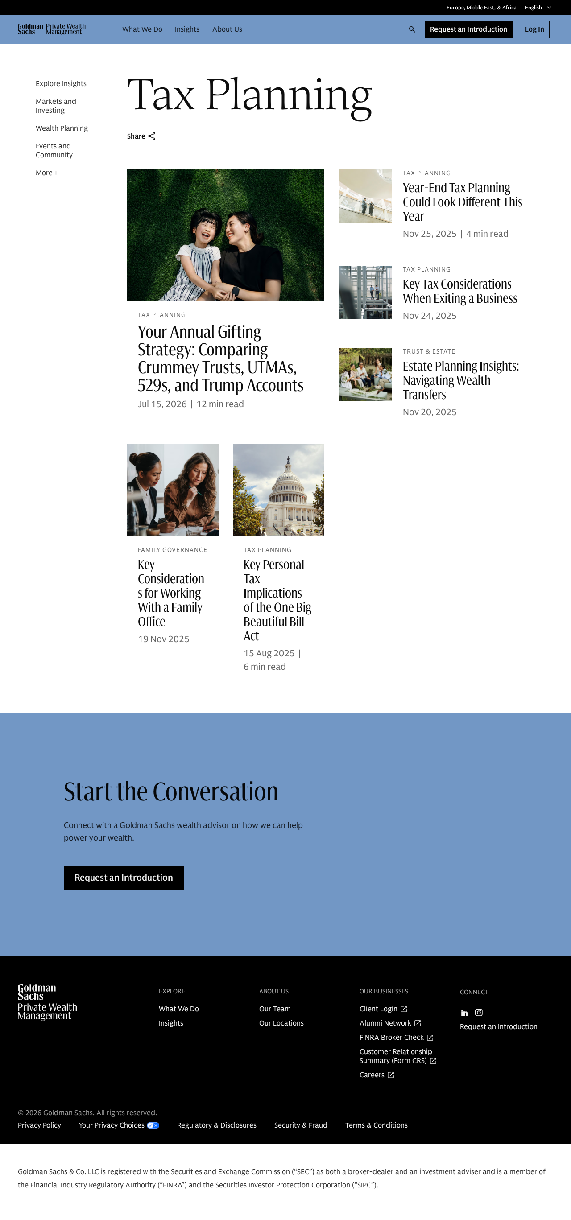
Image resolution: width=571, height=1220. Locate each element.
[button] (56, 29)
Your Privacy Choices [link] (112, 1125)
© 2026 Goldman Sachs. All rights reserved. (87, 1113)
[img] (59, 1002)
